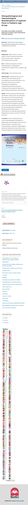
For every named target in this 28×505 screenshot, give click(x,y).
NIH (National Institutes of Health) (11, 280)
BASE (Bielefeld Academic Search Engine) (13, 305)
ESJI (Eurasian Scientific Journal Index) (12, 268)
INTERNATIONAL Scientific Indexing (11, 282)
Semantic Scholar (6, 296)
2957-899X (8, 230)
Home (3, 5)
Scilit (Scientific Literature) (9, 307)
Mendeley (4, 293)
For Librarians (5, 322)
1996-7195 (8, 233)
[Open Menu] (1, 1)
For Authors (5, 320)
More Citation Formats (8, 202)
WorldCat (4, 291)
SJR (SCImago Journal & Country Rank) (12, 284)
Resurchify (5, 298)
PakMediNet (5, 262)
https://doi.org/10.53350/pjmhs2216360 (14, 38)
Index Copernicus (7, 286)
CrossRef (4, 275)
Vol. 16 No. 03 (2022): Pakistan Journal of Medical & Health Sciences (13, 7)
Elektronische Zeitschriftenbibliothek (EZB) (13, 303)
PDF (6, 170)
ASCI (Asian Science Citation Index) (11, 273)
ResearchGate (6, 289)
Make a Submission (8, 223)
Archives (8, 5)
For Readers (5, 318)
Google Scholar (6, 270)
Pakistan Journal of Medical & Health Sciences (15, 1)
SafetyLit (4, 277)
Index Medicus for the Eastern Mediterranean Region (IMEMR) (10, 258)
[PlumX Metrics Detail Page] (6, 182)
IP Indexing (5, 300)
